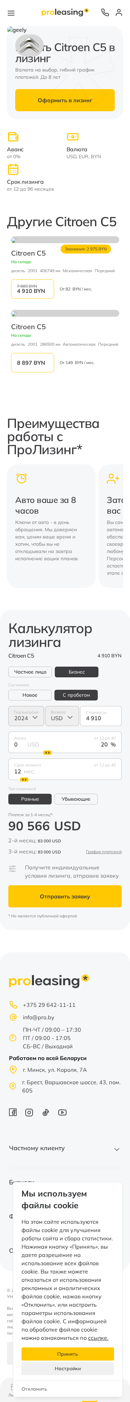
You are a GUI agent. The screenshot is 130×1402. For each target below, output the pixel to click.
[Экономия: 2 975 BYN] (65, 239)
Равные (30, 799)
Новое (30, 695)
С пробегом (76, 695)
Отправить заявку (65, 896)
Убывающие (76, 799)
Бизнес (77, 672)
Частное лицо (30, 672)
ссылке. (98, 1337)
